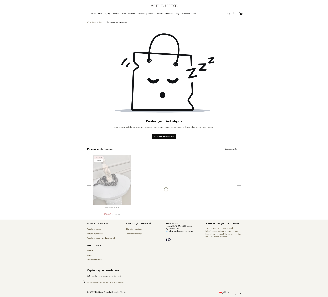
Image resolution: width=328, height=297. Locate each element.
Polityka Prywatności (95, 233)
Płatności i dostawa (134, 229)
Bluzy (100, 22)
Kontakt (90, 250)
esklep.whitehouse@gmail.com (180, 231)
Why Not (123, 292)
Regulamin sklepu (94, 229)
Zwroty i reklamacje (134, 233)
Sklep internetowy (230, 294)
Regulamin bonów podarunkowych (101, 238)
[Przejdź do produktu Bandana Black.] (112, 180)
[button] (229, 14)
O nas (89, 255)
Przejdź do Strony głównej (164, 136)
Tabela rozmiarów (94, 259)
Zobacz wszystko (231, 149)
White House (91, 22)
